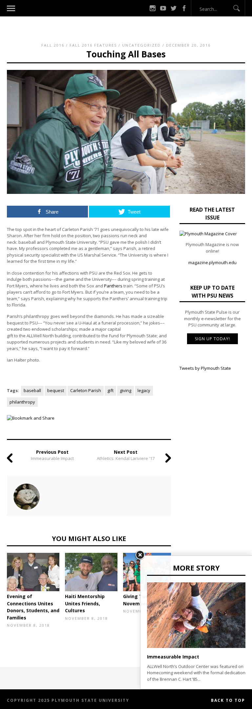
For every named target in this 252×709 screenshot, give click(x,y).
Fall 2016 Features (93, 45)
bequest (55, 390)
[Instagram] (152, 8)
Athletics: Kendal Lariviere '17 (126, 458)
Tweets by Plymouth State (205, 368)
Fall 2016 (52, 45)
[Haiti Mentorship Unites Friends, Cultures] (91, 572)
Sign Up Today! (212, 339)
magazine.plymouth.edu (212, 262)
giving (125, 390)
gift (110, 390)
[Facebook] (184, 8)
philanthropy (22, 402)
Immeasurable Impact (52, 458)
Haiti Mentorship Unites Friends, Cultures (85, 603)
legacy (143, 390)
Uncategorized (141, 45)
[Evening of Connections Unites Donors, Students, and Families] (33, 572)
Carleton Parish (85, 390)
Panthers (113, 286)
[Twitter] (173, 8)
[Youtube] (163, 8)
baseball (32, 390)
